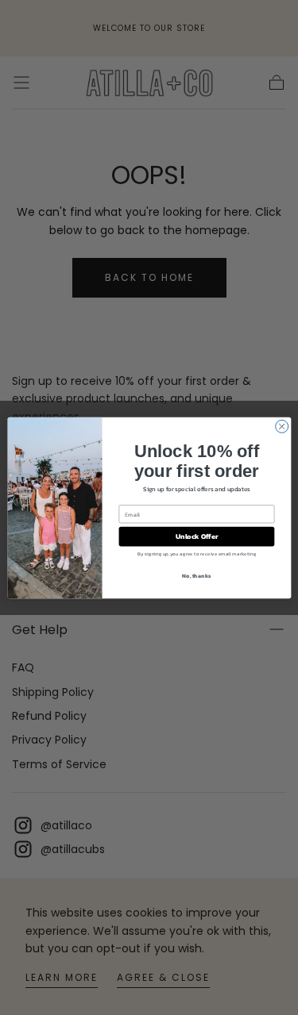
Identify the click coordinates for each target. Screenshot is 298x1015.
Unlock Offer (196, 536)
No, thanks (196, 575)
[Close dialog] (281, 426)
